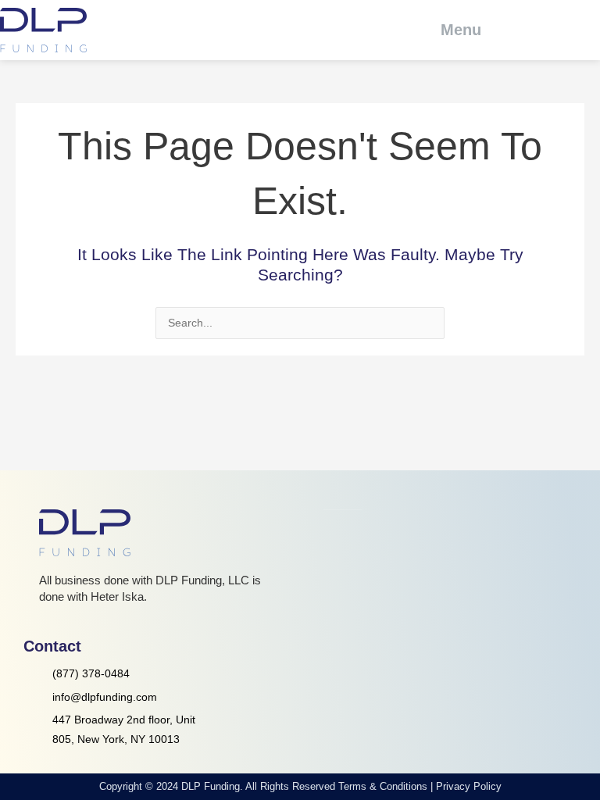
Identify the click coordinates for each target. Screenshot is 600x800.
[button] (450, 29)
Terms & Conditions (382, 786)
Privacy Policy (469, 786)
